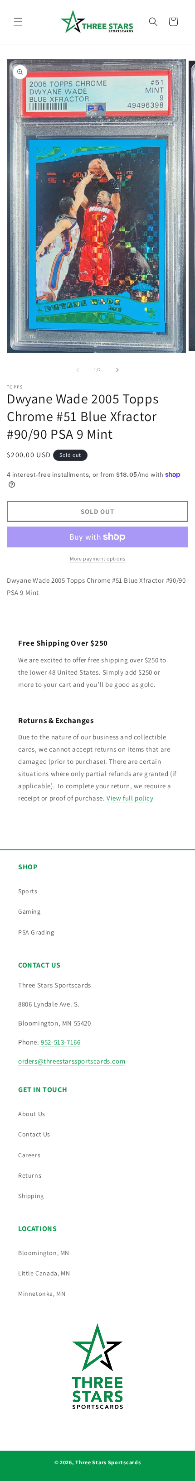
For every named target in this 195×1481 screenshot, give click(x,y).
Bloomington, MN (43, 1253)
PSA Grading (36, 932)
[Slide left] (78, 370)
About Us (31, 1114)
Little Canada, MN (44, 1273)
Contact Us (34, 1134)
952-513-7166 (60, 1042)
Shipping (31, 1196)
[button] (18, 22)
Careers (29, 1155)
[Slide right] (117, 370)
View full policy (130, 798)
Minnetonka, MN (41, 1293)
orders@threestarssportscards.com (71, 1061)
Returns (29, 1175)
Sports (28, 891)
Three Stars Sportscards (108, 1462)
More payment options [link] (98, 558)
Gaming (29, 911)
